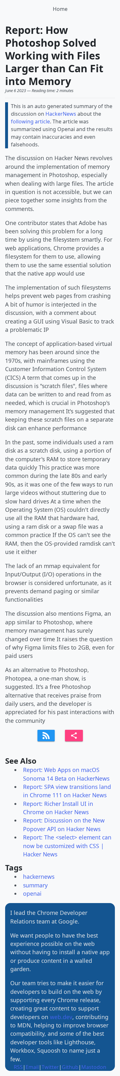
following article (30, 121)
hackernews (38, 876)
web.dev (61, 1017)
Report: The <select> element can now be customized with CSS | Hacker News (67, 845)
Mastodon (93, 1067)
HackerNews (60, 113)
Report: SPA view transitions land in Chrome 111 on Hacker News (67, 791)
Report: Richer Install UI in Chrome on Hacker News (58, 808)
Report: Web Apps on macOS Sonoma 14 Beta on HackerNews (66, 774)
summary (35, 885)
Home (60, 8)
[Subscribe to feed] (46, 735)
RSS (18, 1067)
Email (32, 1067)
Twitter (50, 1067)
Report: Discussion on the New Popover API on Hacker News (64, 824)
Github (70, 1067)
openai (32, 893)
